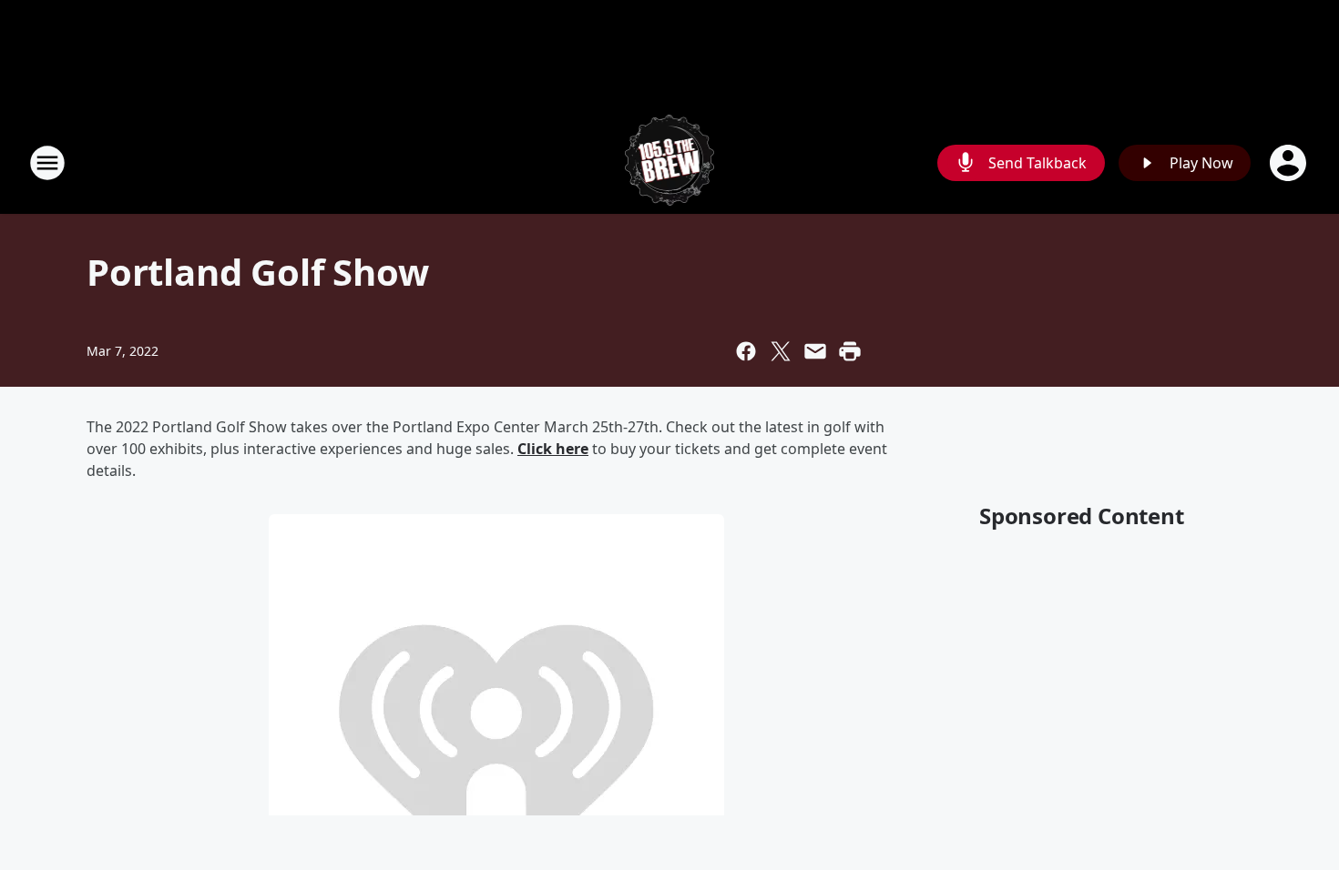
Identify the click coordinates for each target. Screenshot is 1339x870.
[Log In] (1290, 163)
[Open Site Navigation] (47, 163)
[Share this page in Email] (815, 351)
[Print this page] (850, 351)
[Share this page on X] (780, 351)
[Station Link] (670, 162)
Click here (552, 449)
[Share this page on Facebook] (746, 351)
